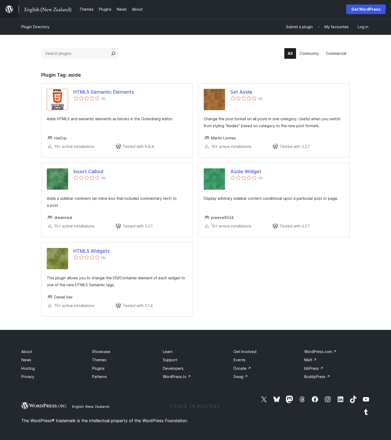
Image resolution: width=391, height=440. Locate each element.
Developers (173, 368)
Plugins (98, 368)
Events (240, 360)
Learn (168, 351)
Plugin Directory (35, 26)
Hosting (28, 368)
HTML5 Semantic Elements (103, 92)
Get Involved (245, 351)
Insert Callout (88, 171)
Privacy (27, 376)
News (26, 360)
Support (170, 360)
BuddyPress (317, 376)
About (26, 351)
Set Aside (241, 92)
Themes (99, 360)
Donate (242, 368)
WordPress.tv (177, 376)
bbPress (313, 368)
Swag (241, 376)
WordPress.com (320, 351)
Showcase (101, 351)
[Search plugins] (113, 53)
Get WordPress (366, 9)
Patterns (99, 376)
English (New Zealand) (90, 406)
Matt (310, 360)
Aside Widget (245, 171)
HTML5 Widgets (91, 251)
